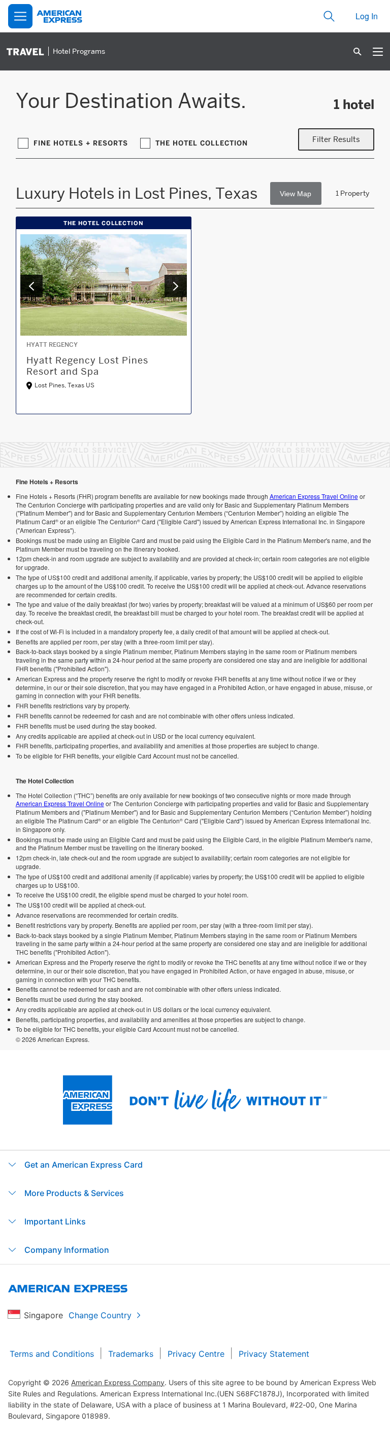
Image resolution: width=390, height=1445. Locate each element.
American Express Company (118, 1382)
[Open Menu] (20, 16)
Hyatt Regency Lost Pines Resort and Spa (87, 366)
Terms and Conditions (52, 1354)
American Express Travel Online (314, 496)
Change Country (100, 1315)
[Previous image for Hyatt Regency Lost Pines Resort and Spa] (31, 286)
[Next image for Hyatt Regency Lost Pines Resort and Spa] (176, 286)
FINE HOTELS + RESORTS (81, 143)
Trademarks (130, 1354)
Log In (366, 16)
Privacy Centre (196, 1354)
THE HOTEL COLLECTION (201, 143)
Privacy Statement (274, 1354)
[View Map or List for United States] (295, 193)
